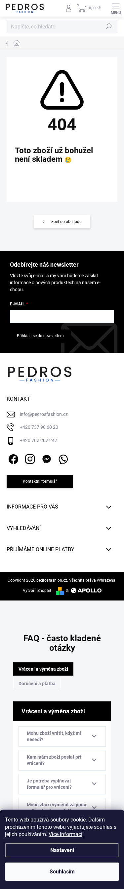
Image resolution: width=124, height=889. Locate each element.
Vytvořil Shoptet (37, 590)
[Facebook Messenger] (45, 458)
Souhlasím (62, 871)
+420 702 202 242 (38, 440)
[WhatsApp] (62, 458)
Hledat (109, 26)
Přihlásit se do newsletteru (40, 335)
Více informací (65, 834)
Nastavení (62, 850)
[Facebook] (12, 458)
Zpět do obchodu (66, 221)
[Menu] (115, 8)
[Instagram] (29, 458)
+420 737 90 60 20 (39, 427)
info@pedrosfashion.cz (44, 414)
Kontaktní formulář (40, 481)
